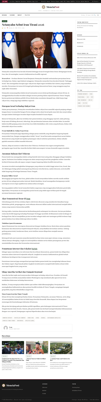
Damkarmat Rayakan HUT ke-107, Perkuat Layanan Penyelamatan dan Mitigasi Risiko (13, 360)
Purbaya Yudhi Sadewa (84, 106)
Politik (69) (80, 46)
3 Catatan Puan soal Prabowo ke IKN (60, 359)
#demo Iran (31, 317)
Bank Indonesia (82, 100)
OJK (88, 97)
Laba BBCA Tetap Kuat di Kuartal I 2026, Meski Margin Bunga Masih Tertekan (86, 70)
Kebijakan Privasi (77, 390)
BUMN (79, 103)
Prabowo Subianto (82, 94)
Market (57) (80, 43)
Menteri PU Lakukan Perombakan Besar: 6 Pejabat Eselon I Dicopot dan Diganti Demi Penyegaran (87, 77)
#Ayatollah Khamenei (19, 317)
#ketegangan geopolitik (54, 317)
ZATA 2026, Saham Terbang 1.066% (86, 83)
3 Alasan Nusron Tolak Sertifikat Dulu (36, 359)
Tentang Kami (76, 387)
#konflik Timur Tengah (9, 320)
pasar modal (81, 97)
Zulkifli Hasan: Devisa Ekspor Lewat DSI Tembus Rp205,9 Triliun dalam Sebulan (63, 1)
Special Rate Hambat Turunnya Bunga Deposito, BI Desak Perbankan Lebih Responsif (85, 63)
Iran (28, 198)
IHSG (91, 94)
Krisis (34, 248)
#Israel (43, 317)
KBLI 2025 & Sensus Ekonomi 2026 (86, 57)
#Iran (37, 317)
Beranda (4, 15)
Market (20, 15)
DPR (92, 97)
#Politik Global (29, 320)
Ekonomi (12, 15)
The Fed (85, 103)
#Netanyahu (20, 320)
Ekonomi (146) (81, 39)
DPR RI (90, 100)
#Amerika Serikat (7, 317)
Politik (27, 15)
